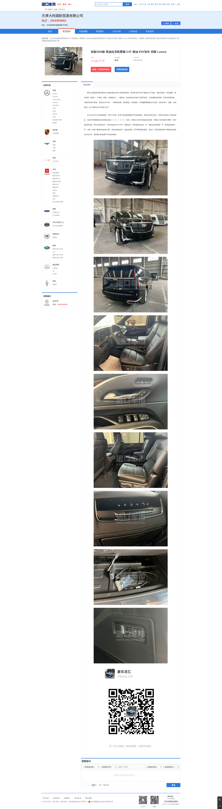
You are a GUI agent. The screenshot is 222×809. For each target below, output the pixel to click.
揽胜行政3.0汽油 (58, 255)
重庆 (152, 4)
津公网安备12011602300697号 (102, 802)
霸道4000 (56, 187)
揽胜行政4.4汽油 (58, 249)
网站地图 (88, 798)
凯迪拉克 (56, 234)
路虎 (54, 245)
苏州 (156, 4)
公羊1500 (56, 161)
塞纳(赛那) (56, 173)
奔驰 (54, 90)
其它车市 (62, 9)
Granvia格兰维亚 (58, 202)
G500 (54, 111)
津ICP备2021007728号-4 (78, 802)
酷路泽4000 (56, 178)
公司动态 (133, 31)
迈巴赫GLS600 (57, 120)
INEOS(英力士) (58, 222)
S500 (54, 117)
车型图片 (100, 31)
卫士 (54, 252)
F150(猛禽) (56, 215)
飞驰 (54, 148)
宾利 (54, 141)
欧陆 (54, 151)
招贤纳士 (67, 798)
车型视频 (83, 31)
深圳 (168, 4)
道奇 (54, 158)
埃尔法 (55, 190)
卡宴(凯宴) (56, 133)
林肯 (54, 281)
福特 (54, 209)
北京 (144, 4)
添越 (54, 145)
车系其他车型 (122, 69)
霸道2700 (56, 184)
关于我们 (46, 798)
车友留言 (150, 31)
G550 (54, 108)
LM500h (55, 268)
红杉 (54, 199)
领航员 (55, 284)
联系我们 (56, 798)
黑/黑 (116, 60)
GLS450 (55, 97)
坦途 (54, 193)
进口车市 (56, 802)
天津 (140, 4)
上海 (148, 4)
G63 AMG (56, 105)
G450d (55, 94)
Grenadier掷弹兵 (58, 226)
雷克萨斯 (56, 265)
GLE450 (55, 102)
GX (54, 271)
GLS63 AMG (56, 99)
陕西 (164, 4)
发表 (173, 785)
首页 (50, 31)
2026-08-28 (138, 60)
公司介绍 (116, 31)
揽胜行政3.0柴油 (58, 257)
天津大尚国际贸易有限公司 (60, 38)
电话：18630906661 (100, 69)
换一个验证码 (104, 785)
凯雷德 (82, 38)
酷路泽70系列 (57, 181)
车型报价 (66, 31)
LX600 (55, 274)
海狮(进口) (56, 196)
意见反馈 (78, 798)
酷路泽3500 (56, 176)
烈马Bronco (56, 212)
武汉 (160, 4)
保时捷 (55, 130)
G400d (55, 114)
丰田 (54, 169)
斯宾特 (55, 123)
